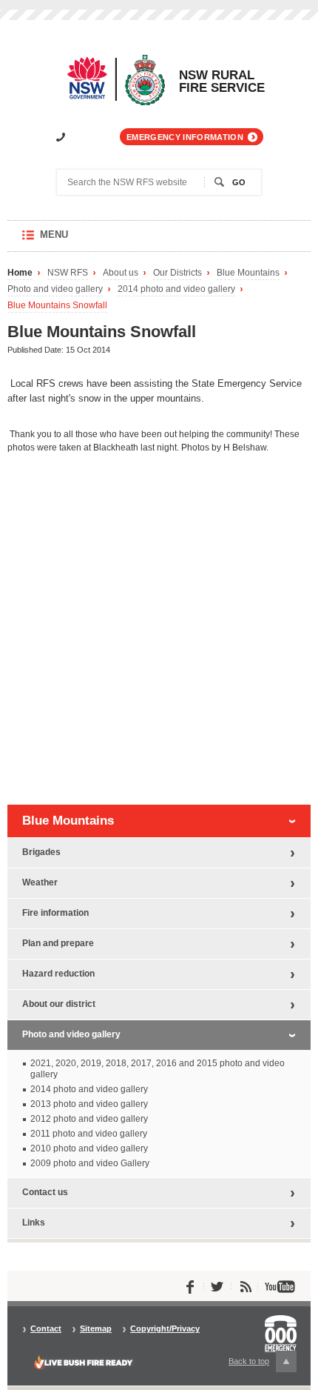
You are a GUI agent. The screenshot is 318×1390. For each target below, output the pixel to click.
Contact (45, 1329)
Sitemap (96, 1329)
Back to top (257, 1364)
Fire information (55, 913)
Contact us (45, 1192)
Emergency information (184, 137)
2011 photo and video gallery (88, 1133)
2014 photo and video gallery (176, 289)
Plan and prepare (58, 943)
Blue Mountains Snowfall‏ (57, 305)
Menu (68, 240)
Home (20, 273)
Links (33, 1222)
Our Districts (177, 273)
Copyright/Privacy (165, 1329)
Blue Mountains (248, 273)
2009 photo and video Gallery (89, 1163)
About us (120, 273)
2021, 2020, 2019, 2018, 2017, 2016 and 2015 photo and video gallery (157, 1069)
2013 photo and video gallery (89, 1104)
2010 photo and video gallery (89, 1148)
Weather (40, 882)
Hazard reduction (58, 973)
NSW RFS (67, 273)
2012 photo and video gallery (89, 1119)
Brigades (41, 852)
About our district (58, 1004)
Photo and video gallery (55, 289)
